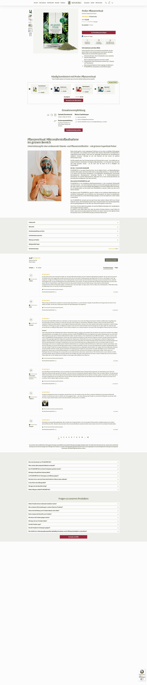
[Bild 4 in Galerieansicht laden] (30, 25)
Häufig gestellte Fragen (34, 244)
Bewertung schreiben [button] (111, 260)
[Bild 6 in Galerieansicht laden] (30, 35)
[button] (42, 3)
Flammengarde (85, 86)
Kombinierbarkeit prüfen (73, 130)
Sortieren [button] (31, 268)
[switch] (141, 679)
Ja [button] (55, 292)
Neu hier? (36, 3)
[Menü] (144, 670)
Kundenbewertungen (73, 248)
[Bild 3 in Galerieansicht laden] (30, 21)
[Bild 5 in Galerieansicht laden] (30, 30)
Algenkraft (106, 87)
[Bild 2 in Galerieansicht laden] (30, 16)
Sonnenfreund (41, 86)
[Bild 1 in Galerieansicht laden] (30, 12)
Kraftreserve (63, 87)
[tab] (108, 268)
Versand (95, 21)
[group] (35, 258)
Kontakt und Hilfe (73, 537)
